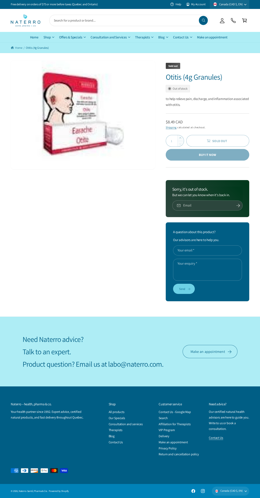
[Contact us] (233, 20)
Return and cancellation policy (179, 454)
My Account (198, 4)
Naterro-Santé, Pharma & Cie (33, 491)
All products (117, 412)
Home (18, 48)
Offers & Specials (70, 37)
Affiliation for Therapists (175, 424)
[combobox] (129, 20)
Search (163, 418)
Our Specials (117, 418)
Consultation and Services (109, 37)
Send (182, 289)
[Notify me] (238, 205)
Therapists (142, 37)
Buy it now (207, 155)
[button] (244, 20)
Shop (47, 37)
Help (178, 4)
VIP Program (167, 430)
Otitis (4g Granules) (37, 48)
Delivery (164, 436)
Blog (161, 37)
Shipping (171, 127)
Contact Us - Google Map (175, 412)
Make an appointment (208, 351)
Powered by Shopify (59, 491)
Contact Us (180, 37)
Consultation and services (126, 424)
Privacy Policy (168, 448)
